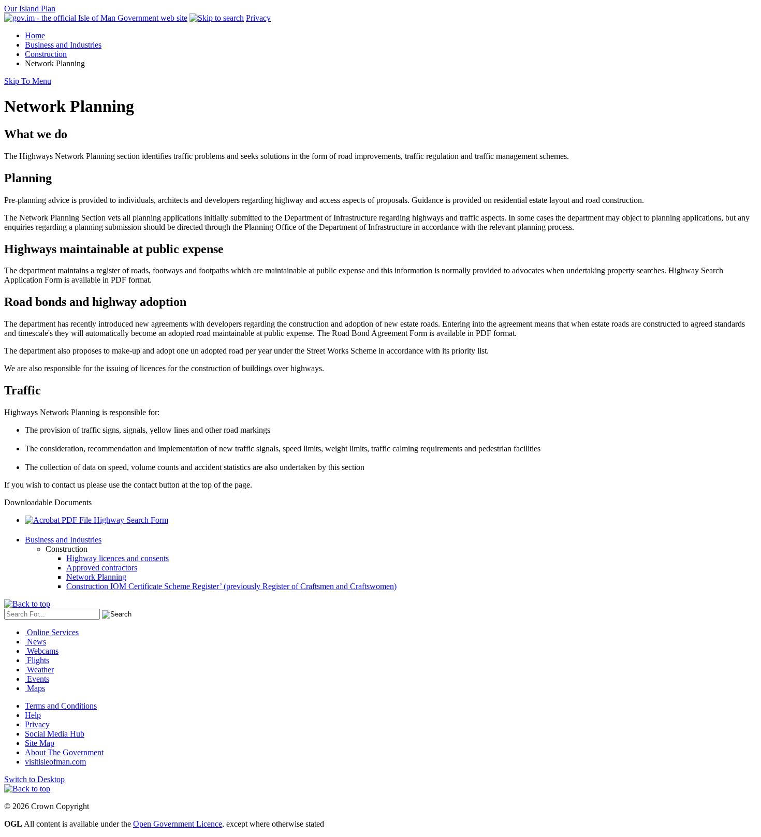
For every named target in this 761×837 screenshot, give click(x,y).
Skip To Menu (27, 81)
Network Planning (96, 576)
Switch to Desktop (34, 779)
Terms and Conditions (61, 705)
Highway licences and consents (117, 558)
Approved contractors (101, 567)
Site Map (39, 743)
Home (35, 35)
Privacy (258, 17)
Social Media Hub (54, 733)
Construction (46, 54)
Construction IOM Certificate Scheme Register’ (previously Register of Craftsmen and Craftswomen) (231, 586)
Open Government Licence (177, 823)
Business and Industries (63, 44)
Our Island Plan (29, 8)
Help (33, 715)
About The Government (64, 752)
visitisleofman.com (55, 761)
